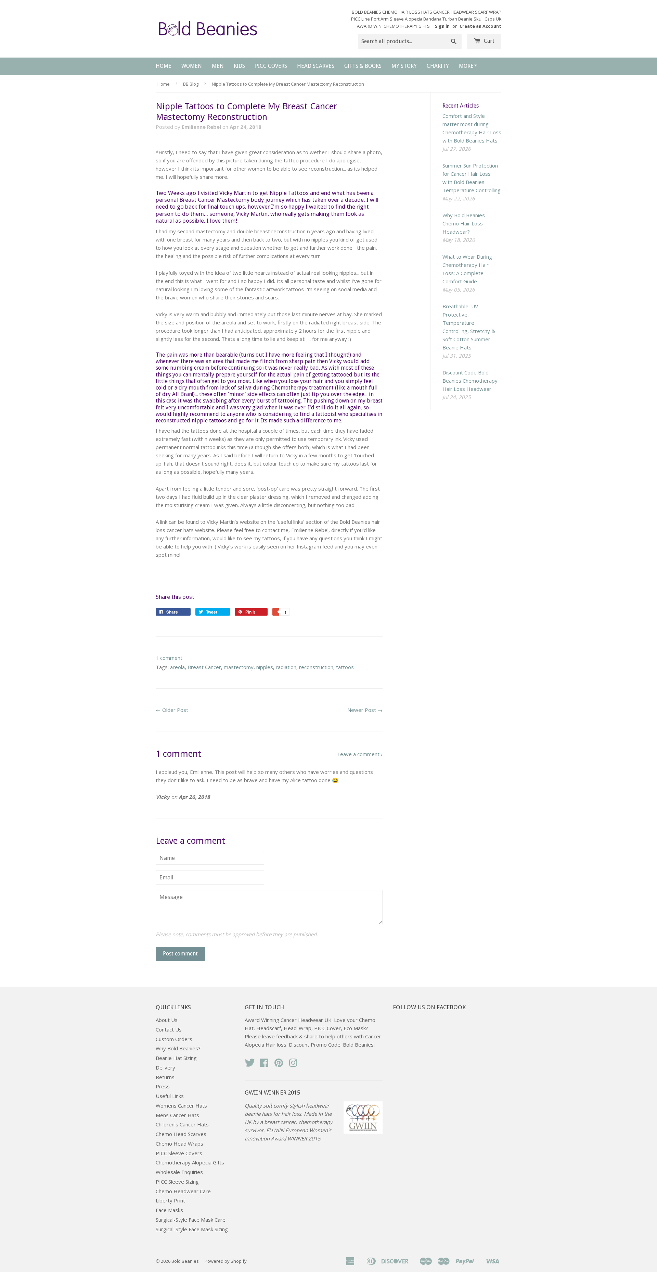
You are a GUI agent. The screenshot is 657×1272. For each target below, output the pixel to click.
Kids (239, 66)
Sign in (442, 26)
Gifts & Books (363, 66)
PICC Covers (271, 66)
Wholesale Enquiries (179, 1172)
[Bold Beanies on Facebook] (264, 1064)
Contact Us (169, 1029)
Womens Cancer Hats (181, 1105)
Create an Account (480, 26)
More (466, 66)
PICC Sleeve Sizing (177, 1181)
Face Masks (169, 1210)
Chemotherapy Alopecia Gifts (190, 1162)
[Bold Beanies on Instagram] (293, 1064)
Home (163, 66)
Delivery (165, 1067)
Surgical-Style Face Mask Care (191, 1219)
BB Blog (190, 84)
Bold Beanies (185, 1261)
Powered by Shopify (226, 1261)
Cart (488, 41)
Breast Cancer (204, 667)
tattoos (345, 667)
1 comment (169, 657)
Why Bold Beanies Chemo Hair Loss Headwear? (463, 223)
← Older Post (172, 709)
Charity (438, 66)
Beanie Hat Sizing (176, 1057)
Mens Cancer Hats (177, 1115)
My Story (404, 66)
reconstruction (316, 667)
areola (177, 667)
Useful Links (170, 1095)
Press (163, 1086)
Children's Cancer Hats (182, 1124)
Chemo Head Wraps (179, 1143)
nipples (264, 667)
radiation (286, 667)
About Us (167, 1019)
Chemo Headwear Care (183, 1191)
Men (218, 66)
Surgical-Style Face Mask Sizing (192, 1229)
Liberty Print (170, 1200)
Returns (165, 1077)
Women (191, 66)
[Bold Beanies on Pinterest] (279, 1064)
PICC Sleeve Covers (179, 1153)
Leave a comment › (360, 754)
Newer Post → (365, 709)
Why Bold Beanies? (178, 1048)
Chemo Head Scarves (181, 1134)
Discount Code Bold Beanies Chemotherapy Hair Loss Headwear (470, 380)
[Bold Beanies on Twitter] (250, 1064)
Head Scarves (315, 66)
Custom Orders (174, 1039)
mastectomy (239, 667)
